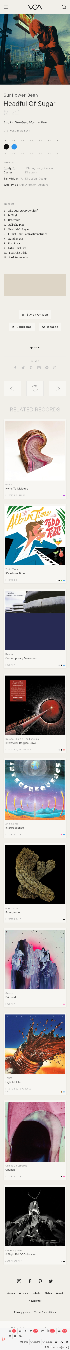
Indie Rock (23, 131)
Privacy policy (22, 1312)
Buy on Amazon (37, 314)
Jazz (7, 1261)
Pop (21, 1089)
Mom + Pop (38, 122)
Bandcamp (24, 327)
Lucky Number (15, 122)
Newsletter (35, 1300)
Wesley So (11, 184)
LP (5, 131)
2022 (11, 113)
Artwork (23, 1293)
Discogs (52, 327)
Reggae (22, 750)
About (59, 1293)
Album (22, 495)
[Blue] (14, 147)
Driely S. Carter (9, 170)
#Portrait (35, 347)
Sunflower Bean (21, 95)
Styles (48, 1293)
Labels (36, 1293)
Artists (11, 1293)
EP (20, 1176)
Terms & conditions (45, 1312)
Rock (12, 131)
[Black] (6, 147)
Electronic (11, 495)
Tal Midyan (11, 178)
